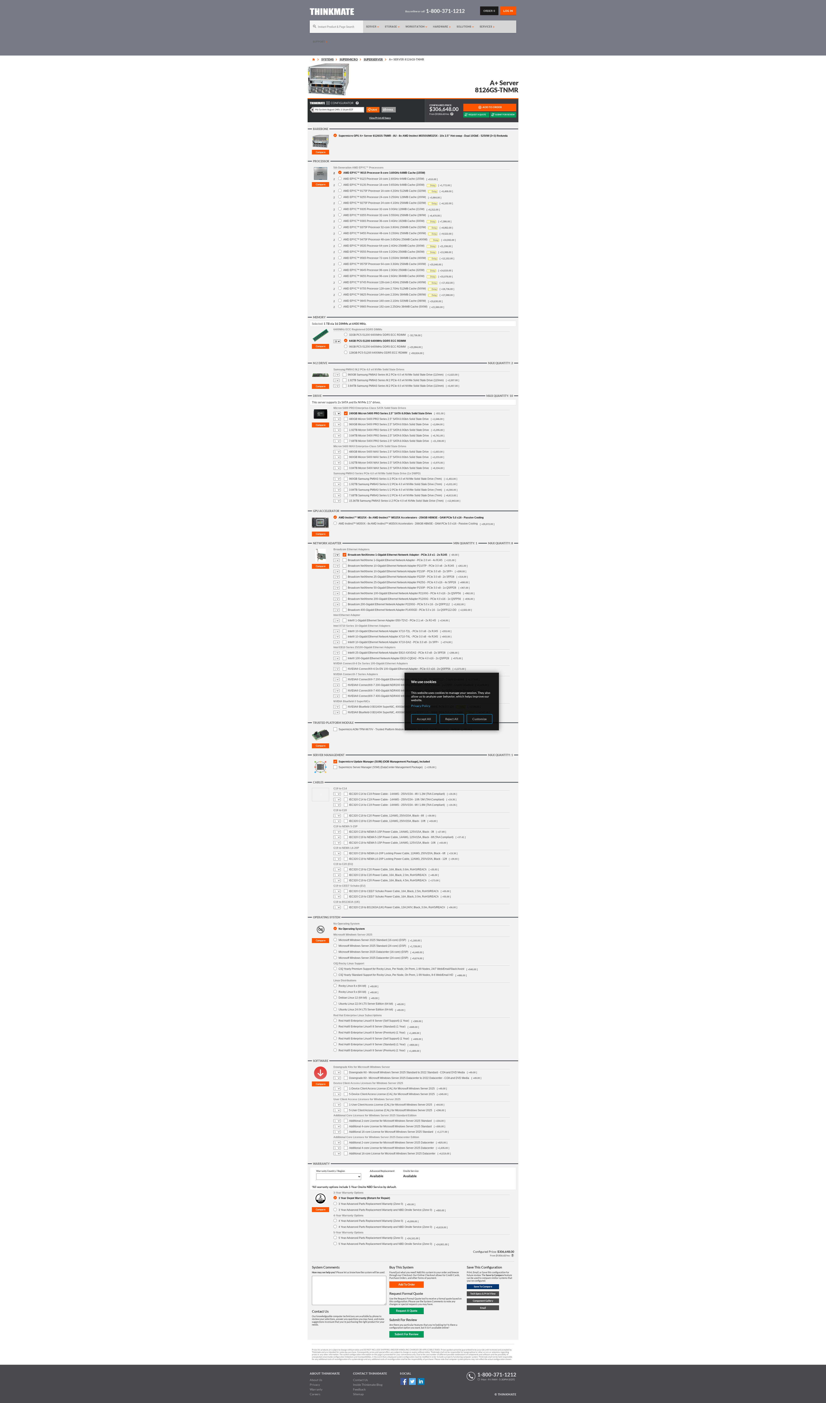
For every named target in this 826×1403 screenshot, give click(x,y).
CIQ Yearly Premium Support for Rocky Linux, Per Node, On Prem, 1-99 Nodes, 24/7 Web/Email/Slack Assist (401, 968)
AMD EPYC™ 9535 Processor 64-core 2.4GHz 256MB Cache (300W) (383, 245)
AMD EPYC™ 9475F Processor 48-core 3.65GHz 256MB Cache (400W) (385, 239)
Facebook (403, 1381)
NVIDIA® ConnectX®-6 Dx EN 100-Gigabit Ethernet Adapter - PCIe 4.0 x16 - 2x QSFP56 (399, 668)
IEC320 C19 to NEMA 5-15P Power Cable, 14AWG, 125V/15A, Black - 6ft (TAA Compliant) (401, 837)
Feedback (359, 1389)
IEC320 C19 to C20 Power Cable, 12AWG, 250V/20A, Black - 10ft (387, 821)
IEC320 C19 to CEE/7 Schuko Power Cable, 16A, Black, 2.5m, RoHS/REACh (394, 891)
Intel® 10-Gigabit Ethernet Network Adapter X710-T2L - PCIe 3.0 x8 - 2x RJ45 (393, 631)
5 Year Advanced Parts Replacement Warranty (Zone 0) (371, 1237)
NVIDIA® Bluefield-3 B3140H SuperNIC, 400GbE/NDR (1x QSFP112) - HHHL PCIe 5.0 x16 (401, 706)
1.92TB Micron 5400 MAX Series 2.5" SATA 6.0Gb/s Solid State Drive (389, 462)
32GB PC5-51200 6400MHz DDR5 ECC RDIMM (377, 334)
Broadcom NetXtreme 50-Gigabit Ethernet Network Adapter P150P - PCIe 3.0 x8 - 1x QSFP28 (402, 587)
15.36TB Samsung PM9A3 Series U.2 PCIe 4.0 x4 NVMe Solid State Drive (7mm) (396, 500)
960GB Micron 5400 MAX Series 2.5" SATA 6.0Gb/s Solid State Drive (389, 457)
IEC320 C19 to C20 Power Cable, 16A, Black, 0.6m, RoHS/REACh (388, 869)
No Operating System (352, 928)
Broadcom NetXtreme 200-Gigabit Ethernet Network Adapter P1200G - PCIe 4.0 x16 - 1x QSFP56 (404, 598)
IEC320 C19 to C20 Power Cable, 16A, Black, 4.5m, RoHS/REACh (388, 880)
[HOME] (313, 59)
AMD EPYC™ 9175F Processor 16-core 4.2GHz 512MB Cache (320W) (384, 190)
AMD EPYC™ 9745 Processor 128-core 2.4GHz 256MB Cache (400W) (384, 282)
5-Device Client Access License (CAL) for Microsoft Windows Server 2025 (392, 1094)
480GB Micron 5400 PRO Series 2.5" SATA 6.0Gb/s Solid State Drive (389, 419)
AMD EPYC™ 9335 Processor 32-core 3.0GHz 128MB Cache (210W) (383, 209)
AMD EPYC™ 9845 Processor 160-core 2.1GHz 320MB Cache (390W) (384, 300)
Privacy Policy (420, 706)
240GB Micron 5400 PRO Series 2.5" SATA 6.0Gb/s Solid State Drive (390, 413)
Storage (391, 26)
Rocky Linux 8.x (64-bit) (352, 985)
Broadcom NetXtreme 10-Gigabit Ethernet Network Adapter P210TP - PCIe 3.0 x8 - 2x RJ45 (401, 565)
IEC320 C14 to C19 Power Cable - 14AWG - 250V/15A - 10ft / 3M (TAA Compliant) (396, 799)
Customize (479, 719)
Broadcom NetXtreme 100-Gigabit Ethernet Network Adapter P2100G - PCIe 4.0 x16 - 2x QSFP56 (404, 593)
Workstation (415, 26)
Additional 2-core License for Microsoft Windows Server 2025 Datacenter (391, 1142)
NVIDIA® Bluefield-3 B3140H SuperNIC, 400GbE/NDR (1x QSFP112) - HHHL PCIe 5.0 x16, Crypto (405, 712)
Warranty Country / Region (330, 1170)
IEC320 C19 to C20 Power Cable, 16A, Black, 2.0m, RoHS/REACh (388, 875)
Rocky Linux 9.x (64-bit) (352, 991)
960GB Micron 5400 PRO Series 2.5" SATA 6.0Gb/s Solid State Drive (389, 424)
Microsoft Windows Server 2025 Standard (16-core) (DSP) (372, 940)
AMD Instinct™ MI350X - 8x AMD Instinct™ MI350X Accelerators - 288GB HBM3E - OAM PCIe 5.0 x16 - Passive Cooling (408, 523)
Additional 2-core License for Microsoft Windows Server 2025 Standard (390, 1120)
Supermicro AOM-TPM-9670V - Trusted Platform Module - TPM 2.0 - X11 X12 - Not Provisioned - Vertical (399, 729)
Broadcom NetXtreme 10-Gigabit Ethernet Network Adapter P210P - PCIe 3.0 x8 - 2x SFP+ (400, 571)
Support (319, 41)
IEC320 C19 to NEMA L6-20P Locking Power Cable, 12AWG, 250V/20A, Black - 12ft (398, 858)
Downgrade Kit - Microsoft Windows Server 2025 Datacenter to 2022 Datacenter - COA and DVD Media (409, 1078)
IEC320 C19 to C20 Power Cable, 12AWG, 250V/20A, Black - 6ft (386, 815)
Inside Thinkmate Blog (367, 1384)
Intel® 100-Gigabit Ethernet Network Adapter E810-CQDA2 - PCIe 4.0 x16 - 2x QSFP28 (398, 658)
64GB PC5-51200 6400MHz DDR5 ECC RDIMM (377, 340)
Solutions (464, 26)
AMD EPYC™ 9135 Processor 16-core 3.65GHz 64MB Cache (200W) (383, 184)
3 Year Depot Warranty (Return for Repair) (364, 1198)
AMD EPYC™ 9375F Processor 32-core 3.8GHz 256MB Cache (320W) (384, 227)
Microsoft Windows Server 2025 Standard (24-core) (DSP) (372, 945)
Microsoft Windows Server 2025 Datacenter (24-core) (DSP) (373, 957)
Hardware (441, 26)
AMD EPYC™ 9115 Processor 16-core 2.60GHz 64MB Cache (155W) (383, 178)
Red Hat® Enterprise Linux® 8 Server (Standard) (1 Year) (372, 1026)
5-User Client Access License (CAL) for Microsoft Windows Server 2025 (390, 1110)
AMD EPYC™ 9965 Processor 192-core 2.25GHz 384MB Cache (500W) (385, 306)
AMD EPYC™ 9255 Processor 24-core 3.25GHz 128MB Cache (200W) (384, 197)
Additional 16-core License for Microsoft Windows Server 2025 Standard (391, 1131)
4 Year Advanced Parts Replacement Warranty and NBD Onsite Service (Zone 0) (385, 1226)
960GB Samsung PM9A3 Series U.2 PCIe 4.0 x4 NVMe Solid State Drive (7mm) (395, 478)
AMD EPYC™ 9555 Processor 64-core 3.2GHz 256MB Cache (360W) (383, 251)
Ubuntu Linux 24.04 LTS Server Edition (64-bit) (366, 1009)
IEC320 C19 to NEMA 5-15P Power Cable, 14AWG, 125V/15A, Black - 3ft (391, 831)
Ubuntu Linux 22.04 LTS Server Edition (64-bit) (366, 1003)
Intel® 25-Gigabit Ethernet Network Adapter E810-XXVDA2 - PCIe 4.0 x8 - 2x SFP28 (396, 652)
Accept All (424, 719)
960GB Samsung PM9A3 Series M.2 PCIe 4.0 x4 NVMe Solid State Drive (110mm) (396, 374)
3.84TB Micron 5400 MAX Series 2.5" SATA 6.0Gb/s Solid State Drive (389, 468)
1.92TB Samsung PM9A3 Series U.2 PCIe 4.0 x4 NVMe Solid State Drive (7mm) (395, 484)
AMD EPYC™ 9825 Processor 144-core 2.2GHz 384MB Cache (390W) (384, 294)
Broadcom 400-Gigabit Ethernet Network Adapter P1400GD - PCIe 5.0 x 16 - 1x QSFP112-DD (402, 609)
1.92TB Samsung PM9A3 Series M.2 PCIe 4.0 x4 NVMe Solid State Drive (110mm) (396, 380)
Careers (315, 1394)
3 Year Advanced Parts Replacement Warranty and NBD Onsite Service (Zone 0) (385, 1209)
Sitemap (358, 1394)
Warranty (316, 1389)
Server (371, 26)
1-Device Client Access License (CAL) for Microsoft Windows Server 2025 (392, 1088)
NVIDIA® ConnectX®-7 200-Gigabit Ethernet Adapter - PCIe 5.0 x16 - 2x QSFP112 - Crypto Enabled (406, 679)
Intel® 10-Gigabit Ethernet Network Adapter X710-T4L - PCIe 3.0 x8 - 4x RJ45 (393, 636)
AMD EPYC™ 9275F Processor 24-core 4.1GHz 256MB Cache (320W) (384, 202)
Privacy (315, 1384)
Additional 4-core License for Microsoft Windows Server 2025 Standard (390, 1126)
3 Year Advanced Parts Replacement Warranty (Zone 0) (371, 1203)
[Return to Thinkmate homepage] (332, 12)
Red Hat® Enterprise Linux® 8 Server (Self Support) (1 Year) (374, 1020)
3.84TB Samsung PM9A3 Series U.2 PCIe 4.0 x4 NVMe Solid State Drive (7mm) (395, 489)
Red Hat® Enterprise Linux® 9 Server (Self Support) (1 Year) (374, 1038)
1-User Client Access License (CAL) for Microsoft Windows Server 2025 (390, 1104)
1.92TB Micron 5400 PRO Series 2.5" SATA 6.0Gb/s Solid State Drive (389, 430)
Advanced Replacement (382, 1170)
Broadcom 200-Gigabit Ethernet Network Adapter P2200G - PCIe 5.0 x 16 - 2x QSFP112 (399, 604)
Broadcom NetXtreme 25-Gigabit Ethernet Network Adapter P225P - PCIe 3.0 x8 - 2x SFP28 (401, 576)
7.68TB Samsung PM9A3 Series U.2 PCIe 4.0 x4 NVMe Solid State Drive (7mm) (395, 495)
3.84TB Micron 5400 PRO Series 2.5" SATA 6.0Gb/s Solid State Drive (389, 435)
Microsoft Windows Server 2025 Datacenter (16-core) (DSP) (373, 951)
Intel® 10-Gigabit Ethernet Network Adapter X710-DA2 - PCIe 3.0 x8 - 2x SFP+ (393, 642)
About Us (316, 1380)
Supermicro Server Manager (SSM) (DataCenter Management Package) (381, 767)
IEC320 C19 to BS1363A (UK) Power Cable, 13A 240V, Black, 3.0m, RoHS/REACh (397, 907)
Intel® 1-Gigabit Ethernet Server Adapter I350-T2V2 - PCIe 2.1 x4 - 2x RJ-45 (392, 620)
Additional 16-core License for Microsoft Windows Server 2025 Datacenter (392, 1153)
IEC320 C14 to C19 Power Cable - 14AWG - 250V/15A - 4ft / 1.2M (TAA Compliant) (397, 793)
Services (486, 26)
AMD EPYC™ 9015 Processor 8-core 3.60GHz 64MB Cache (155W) (384, 172)
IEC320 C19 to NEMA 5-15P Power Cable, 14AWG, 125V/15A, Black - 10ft (392, 842)
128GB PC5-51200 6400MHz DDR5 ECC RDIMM (378, 352)
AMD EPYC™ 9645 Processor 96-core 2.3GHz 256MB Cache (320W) (383, 270)
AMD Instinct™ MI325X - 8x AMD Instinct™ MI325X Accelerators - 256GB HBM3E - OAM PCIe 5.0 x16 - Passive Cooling (411, 517)
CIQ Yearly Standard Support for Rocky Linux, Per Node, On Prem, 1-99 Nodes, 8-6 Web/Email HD (396, 974)
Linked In (421, 1381)
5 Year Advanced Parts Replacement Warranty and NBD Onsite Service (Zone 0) (385, 1243)
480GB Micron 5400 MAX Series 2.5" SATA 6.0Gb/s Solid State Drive (389, 451)
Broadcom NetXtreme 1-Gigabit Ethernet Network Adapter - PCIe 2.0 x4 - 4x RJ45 (395, 560)
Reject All (451, 719)
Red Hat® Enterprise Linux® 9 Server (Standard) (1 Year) (372, 1044)
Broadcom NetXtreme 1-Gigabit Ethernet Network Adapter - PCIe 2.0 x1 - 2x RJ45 (397, 554)
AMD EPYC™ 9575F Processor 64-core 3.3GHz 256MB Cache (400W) (384, 264)
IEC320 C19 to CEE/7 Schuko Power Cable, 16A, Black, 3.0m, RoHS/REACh (394, 896)
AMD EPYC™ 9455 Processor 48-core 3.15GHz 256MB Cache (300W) (384, 233)
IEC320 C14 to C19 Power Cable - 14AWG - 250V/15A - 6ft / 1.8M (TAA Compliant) (397, 804)
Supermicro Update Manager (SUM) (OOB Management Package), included (384, 761)
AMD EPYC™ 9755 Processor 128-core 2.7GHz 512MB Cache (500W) (384, 288)
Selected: (317, 323)
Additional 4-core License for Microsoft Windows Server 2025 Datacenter (391, 1147)
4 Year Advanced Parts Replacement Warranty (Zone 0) (371, 1220)
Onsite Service (411, 1170)
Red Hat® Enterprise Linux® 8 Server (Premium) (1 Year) (372, 1032)
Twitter (412, 1381)
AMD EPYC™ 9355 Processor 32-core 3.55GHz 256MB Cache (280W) (384, 215)
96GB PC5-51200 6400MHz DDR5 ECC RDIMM (377, 346)
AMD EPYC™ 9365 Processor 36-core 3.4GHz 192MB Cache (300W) (383, 221)
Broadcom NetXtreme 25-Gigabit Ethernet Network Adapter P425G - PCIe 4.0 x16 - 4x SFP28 (402, 582)
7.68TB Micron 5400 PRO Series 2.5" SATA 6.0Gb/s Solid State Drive (389, 440)
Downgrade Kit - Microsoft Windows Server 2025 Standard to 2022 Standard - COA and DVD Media (407, 1072)
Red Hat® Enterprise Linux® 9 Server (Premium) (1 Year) (372, 1050)
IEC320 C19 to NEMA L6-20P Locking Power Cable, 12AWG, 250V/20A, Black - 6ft (397, 853)
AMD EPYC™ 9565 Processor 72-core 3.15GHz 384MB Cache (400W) (384, 258)
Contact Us (360, 1380)
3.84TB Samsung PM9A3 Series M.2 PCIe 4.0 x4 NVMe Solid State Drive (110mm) (396, 385)
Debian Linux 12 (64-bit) (353, 997)
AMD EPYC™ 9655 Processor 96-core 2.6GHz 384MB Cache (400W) (383, 276)
